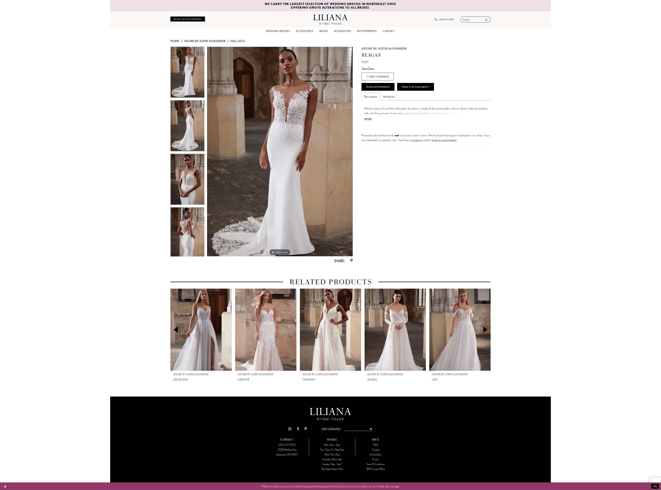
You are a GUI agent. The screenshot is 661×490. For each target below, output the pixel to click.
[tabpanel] (187, 73)
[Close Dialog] (5, 486)
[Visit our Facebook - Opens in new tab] (298, 429)
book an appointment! (444, 140)
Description (370, 96)
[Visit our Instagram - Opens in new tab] (289, 429)
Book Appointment (378, 87)
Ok (655, 486)
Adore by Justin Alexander (205, 41)
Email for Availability (415, 87)
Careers (376, 449)
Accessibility (376, 454)
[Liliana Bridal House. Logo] (330, 19)
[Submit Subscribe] (371, 429)
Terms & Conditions (376, 464)
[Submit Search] (486, 20)
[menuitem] (187, 19)
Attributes (389, 96)
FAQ (375, 444)
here (397, 486)
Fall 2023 (237, 41)
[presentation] (201, 330)
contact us (417, 140)
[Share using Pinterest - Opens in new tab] (351, 261)
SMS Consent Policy (375, 468)
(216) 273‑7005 (287, 444)
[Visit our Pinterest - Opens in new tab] (305, 429)
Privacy (376, 459)
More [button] (368, 119)
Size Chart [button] (368, 68)
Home (174, 41)
